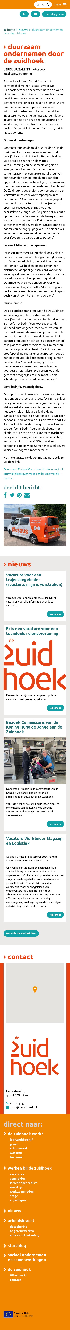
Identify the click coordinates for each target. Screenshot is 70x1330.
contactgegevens (54, 14)
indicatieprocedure (23, 1183)
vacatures (17, 1174)
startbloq (17, 1245)
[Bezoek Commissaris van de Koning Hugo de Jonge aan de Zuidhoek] (35, 760)
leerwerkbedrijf (21, 1139)
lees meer (55, 614)
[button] (60, 4)
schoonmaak (19, 1148)
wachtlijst (17, 1187)
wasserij (16, 1152)
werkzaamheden (22, 1191)
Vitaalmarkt (18, 1275)
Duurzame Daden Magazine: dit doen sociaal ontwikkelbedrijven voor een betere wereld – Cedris (33, 474)
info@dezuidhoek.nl (24, 1107)
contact (15, 1279)
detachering (18, 1226)
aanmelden (18, 1178)
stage (14, 1196)
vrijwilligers (18, 1200)
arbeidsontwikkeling (24, 1235)
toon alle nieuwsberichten (21, 933)
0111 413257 (17, 1103)
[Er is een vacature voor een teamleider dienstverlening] (35, 664)
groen (14, 1144)
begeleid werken (22, 1231)
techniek (16, 1157)
